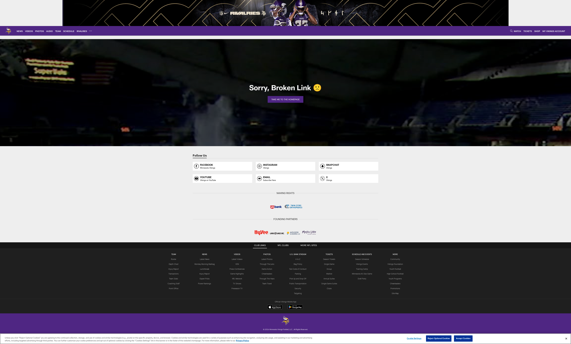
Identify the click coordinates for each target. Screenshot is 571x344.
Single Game (329, 264)
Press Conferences (237, 269)
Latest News (204, 259)
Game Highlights (237, 274)
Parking (298, 274)
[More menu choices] (90, 31)
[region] (285, 338)
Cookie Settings (414, 338)
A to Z (297, 259)
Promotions (395, 288)
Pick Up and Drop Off (298, 279)
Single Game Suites (329, 283)
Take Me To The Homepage (285, 99)
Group (329, 269)
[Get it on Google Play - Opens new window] (295, 308)
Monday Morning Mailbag (204, 264)
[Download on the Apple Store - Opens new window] (274, 307)
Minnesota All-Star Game (362, 274)
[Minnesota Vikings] (285, 321)
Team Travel (267, 283)
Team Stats (173, 279)
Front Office (173, 288)
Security (298, 288)
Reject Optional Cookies (439, 338)
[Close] (566, 338)
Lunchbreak (204, 269)
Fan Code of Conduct (297, 269)
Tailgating (298, 293)
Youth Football (395, 269)
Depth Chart (173, 264)
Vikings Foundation (395, 264)
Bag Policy (298, 264)
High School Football (395, 274)
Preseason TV (237, 288)
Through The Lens (267, 264)
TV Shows (237, 283)
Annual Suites (329, 279)
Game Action (267, 269)
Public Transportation (297, 283)
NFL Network (237, 279)
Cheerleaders (267, 274)
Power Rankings (204, 283)
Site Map (395, 293)
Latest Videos (237, 259)
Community (395, 259)
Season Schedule (362, 259)
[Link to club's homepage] (8, 30)
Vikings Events (362, 264)
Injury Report (173, 269)
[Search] (511, 31)
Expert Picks (205, 279)
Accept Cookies (463, 338)
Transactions (173, 274)
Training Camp (362, 269)
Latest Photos (266, 259)
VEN (237, 264)
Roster (173, 259)
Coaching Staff (174, 283)
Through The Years (266, 279)
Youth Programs (395, 279)
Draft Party (362, 279)
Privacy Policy (242, 341)
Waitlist (329, 274)
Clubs (329, 288)
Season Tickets (329, 259)
